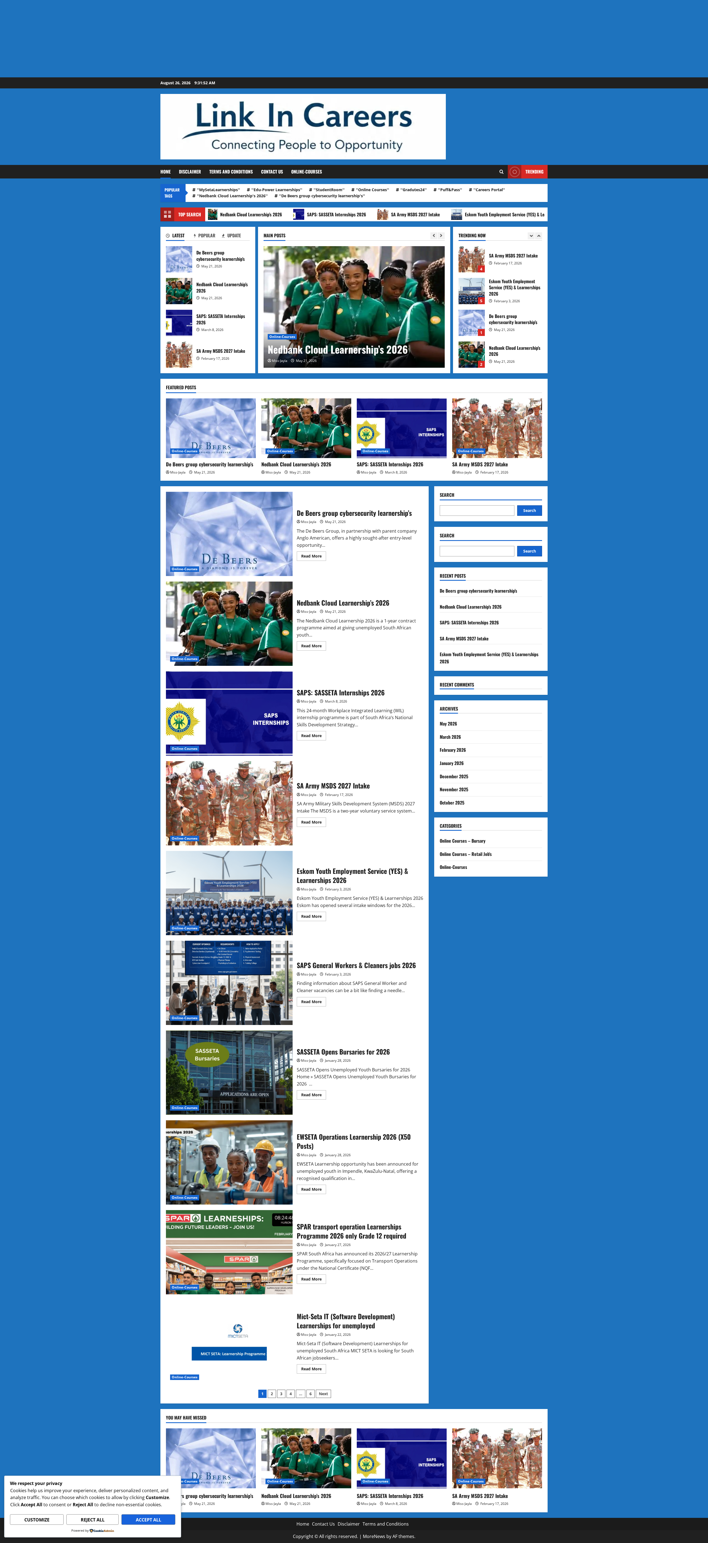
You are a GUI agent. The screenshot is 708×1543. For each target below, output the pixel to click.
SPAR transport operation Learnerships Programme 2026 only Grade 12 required (229, 1252)
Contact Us (272, 171)
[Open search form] (501, 171)
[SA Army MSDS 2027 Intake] (497, 428)
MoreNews (374, 1536)
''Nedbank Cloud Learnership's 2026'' (232, 195)
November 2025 (454, 789)
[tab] (180, 236)
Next (323, 1393)
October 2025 (452, 802)
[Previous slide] (433, 235)
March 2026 (450, 737)
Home (165, 171)
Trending (534, 171)
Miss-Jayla (279, 360)
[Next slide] (441, 235)
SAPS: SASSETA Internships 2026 (266, 214)
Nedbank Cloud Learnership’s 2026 (179, 291)
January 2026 (452, 763)
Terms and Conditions (231, 171)
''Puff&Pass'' (450, 189)
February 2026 (453, 750)
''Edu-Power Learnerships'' (276, 189)
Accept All (148, 1520)
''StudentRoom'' (329, 189)
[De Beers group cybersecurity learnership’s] (211, 428)
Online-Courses (306, 171)
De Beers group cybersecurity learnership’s (179, 259)
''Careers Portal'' (489, 189)
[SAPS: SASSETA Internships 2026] (354, 307)
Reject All (93, 1520)
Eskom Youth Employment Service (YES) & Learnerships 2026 (449, 214)
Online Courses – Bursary (462, 841)
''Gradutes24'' (413, 189)
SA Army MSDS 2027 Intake (345, 214)
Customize (37, 1520)
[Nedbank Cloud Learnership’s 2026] (306, 428)
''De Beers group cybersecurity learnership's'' (322, 195)
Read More (313, 557)
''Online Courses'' (372, 189)
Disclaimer (190, 171)
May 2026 (448, 724)
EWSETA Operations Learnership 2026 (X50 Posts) (229, 1162)
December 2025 (454, 776)
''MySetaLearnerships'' (218, 189)
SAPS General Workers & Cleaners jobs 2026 (229, 983)
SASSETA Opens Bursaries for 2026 (229, 1073)
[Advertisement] (166, 38)
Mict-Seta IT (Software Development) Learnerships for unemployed (229, 1342)
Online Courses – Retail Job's (466, 854)
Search (447, 495)
